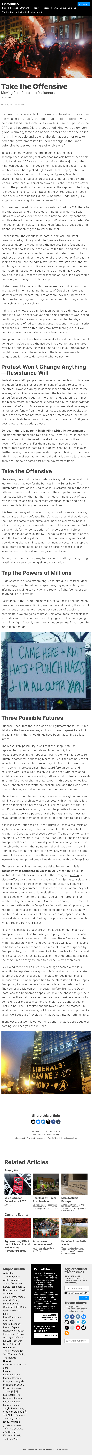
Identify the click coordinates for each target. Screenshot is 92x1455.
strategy (56, 1134)
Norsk (17, 1435)
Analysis (8, 104)
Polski (6, 1388)
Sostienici (84, 4)
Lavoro (6, 1327)
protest (40, 1134)
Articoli (7, 1273)
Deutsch (16, 1378)
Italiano (7, 1378)
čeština (7, 1401)
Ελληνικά (16, 1388)
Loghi (15, 1303)
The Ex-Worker (11, 1351)
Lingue (63, 8)
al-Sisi (74, 875)
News (6, 1286)
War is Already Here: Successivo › (62, 1138)
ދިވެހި (5, 1432)
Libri (4, 8)
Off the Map (16, 1344)
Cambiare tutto (11, 1307)
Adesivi (7, 1300)
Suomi (6, 1391)
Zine (5, 1297)
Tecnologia (16, 1286)
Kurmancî (8, 1435)
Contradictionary (12, 1324)
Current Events (20, 104)
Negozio (45, 8)
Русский (18, 1384)
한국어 (6, 1415)
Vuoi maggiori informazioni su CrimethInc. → (49, 1317)
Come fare (16, 1283)
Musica (7, 1303)
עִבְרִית (6, 1422)
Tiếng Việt (8, 1428)
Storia (6, 1283)
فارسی (6, 1408)
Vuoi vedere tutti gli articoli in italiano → (22, 12)
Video (15, 1300)
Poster (20, 1297)
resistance (48, 1134)
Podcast (35, 8)
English (7, 1374)
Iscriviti (84, 1298)
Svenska (7, 1418)
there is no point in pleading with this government (49, 430)
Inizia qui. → (51, 1335)
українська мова (12, 1425)
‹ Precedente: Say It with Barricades (30, 1138)
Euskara (16, 1401)
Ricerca (54, 8)
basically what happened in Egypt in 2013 (29, 870)
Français (7, 1381)
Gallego (12, 1432)
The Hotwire (9, 1357)
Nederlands (17, 1408)
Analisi (6, 1280)
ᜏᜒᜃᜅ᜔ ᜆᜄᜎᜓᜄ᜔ (10, 1438)
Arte (5, 1276)
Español (16, 1374)
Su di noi (72, 8)
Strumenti (25, 8)
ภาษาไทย (15, 1422)
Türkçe (16, 1405)
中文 (18, 1395)
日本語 (14, 1391)
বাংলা (23, 1415)
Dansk (16, 1418)
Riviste (12, 1297)
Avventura (14, 1276)
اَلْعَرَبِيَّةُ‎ (23, 1411)
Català (18, 1428)
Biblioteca (13, 8)
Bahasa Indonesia (12, 1398)
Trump (34, 1134)
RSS (13, 1273)
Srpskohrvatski (11, 1411)
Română (15, 1415)
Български (9, 1395)
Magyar (7, 1405)
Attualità (15, 1280)
